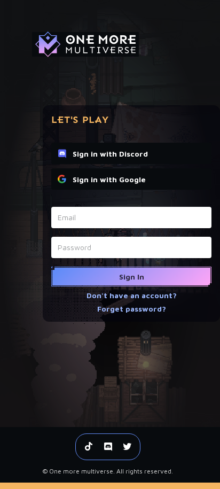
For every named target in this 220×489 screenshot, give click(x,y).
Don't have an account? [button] (132, 295)
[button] (131, 276)
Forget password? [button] (131, 308)
